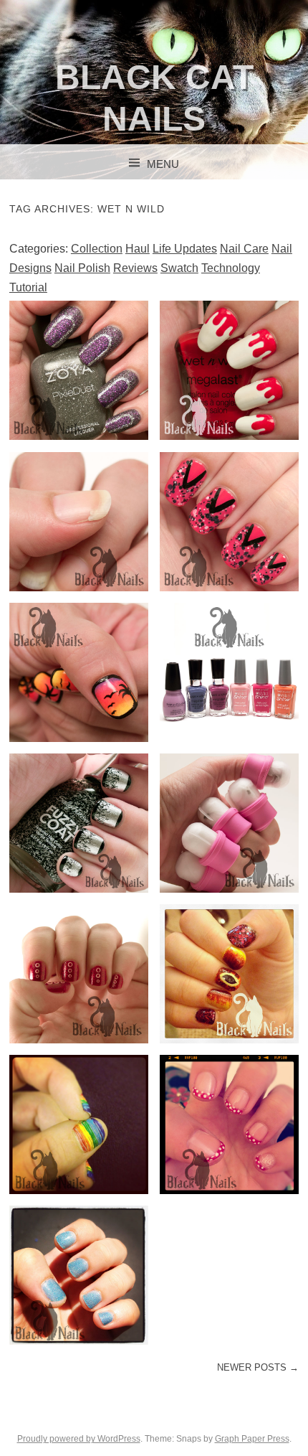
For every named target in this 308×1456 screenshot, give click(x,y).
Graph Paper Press (252, 1439)
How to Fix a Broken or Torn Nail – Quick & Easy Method (78, 521)
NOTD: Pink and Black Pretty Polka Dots (229, 521)
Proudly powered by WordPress (78, 1439)
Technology (230, 268)
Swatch (179, 268)
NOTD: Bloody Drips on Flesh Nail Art (229, 370)
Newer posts (258, 1367)
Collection (96, 249)
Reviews (135, 268)
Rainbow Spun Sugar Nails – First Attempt (78, 1123)
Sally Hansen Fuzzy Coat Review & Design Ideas (78, 822)
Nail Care (244, 249)
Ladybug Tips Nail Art (229, 1124)
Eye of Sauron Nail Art (229, 973)
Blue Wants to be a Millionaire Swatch (79, 1275)
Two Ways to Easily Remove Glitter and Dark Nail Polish (229, 822)
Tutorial (28, 287)
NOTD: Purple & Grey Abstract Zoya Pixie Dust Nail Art (78, 370)
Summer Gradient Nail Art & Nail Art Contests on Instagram (78, 671)
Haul (137, 249)
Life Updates (185, 249)
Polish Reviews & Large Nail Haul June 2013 (229, 671)
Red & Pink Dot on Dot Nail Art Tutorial (79, 973)
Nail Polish (82, 268)
